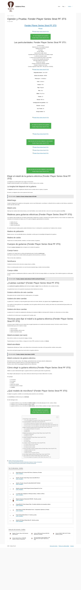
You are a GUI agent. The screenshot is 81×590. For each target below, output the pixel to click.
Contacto (72, 545)
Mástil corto (27, 431)
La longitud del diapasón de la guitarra (32, 428)
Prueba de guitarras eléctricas (17, 460)
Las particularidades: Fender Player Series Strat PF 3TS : (34, 421)
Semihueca (27, 440)
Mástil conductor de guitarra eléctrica (32, 452)
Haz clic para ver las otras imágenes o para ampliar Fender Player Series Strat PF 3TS (41, 424)
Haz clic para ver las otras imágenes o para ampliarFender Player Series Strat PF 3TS (40, 142)
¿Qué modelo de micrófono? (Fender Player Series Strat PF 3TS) (36, 455)
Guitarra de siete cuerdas (30, 445)
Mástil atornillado (28, 451)
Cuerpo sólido (28, 441)
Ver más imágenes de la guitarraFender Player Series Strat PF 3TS (40, 36)
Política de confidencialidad (64, 545)
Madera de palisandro (29, 434)
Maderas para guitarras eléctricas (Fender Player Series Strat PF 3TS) (37, 433)
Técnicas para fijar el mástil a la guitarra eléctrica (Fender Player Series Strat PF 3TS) (39, 448)
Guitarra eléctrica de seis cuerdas (31, 444)
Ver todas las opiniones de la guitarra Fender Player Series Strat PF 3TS (39, 423)
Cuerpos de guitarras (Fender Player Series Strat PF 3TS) (34, 437)
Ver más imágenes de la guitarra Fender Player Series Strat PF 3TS (38, 420)
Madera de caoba (28, 435)
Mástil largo (27, 430)
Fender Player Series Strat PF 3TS (40, 25)
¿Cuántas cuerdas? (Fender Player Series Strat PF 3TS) (34, 442)
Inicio (59, 6)
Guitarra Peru (20, 6)
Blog (63, 6)
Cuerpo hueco (28, 438)
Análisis (69, 6)
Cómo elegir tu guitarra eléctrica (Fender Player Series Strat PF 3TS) (36, 454)
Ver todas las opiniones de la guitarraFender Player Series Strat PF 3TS (40, 125)
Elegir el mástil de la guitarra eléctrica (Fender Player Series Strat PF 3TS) (37, 427)
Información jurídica (53, 545)
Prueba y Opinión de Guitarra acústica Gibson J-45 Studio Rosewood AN (22, 463)
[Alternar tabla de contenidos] (56, 417)
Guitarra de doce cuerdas (30, 447)
